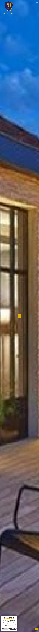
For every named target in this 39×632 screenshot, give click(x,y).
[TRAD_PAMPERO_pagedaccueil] (9, 14)
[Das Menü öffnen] (37, 2)
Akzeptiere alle (13, 628)
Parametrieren (5, 628)
